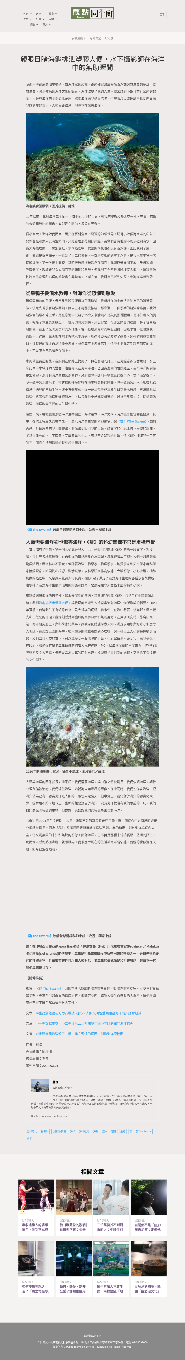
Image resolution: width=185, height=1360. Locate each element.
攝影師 (45, 1131)
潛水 (104, 1131)
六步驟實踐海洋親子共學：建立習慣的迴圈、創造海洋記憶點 (79, 1034)
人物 (51, 19)
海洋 (72, 1131)
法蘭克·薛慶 (59, 1131)
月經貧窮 (95, 38)
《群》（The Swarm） (132, 421)
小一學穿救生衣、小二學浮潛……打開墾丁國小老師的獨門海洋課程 (84, 1023)
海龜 (95, 1131)
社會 (38, 19)
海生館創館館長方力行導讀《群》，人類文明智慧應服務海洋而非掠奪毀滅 (88, 1013)
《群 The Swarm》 (48, 988)
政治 (38, 13)
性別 (26, 13)
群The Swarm (144, 1131)
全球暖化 (32, 1131)
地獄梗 (109, 38)
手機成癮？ (79, 38)
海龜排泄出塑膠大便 (53, 603)
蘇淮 (29, 1138)
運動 (32, 24)
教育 (51, 13)
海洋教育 (84, 1131)
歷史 (26, 19)
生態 (122, 1131)
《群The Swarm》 (39, 530)
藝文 (45, 24)
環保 (113, 1131)
